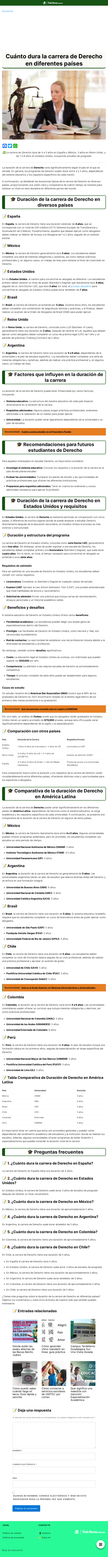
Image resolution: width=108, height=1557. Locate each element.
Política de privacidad (13, 1537)
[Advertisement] (54, 32)
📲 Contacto (45, 1533)
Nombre (18, 1451)
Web (15, 1478)
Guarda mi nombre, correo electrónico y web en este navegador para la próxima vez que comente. (50, 1497)
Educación (7, 11)
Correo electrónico (25, 1464)
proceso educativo (81, 286)
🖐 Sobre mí (44, 1537)
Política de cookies (12, 1533)
